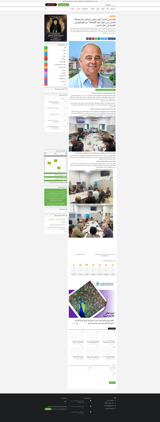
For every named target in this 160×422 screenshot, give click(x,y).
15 (49, 163)
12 (58, 163)
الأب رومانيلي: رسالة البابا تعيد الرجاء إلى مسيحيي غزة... (77, 413)
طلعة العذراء (63, 222)
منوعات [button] (92, 8)
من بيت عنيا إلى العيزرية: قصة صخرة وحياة (53, 121)
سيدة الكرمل (51, 219)
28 (52, 167)
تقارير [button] (97, 8)
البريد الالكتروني (113, 367)
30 (55, 158)
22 (49, 165)
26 (58, 167)
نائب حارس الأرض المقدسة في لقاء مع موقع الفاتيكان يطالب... (92, 341)
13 (55, 163)
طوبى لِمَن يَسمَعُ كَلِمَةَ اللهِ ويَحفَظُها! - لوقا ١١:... (53, 102)
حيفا (64, 231)
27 (65, 158)
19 (58, 165)
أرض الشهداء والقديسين (80, 254)
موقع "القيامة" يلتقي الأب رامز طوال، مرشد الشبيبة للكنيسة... (108, 341)
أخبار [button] (107, 8)
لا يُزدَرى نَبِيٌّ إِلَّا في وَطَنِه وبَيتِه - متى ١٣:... (52, 108)
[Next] (45, 153)
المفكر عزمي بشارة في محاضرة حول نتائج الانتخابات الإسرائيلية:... (92, 357)
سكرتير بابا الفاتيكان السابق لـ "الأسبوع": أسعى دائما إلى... (77, 357)
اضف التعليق (112, 382)
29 (58, 158)
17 (65, 165)
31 (52, 158)
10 (65, 163)
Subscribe (48, 408)
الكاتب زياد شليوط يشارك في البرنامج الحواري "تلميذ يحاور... (77, 341)
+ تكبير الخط (112, 89)
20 (55, 165)
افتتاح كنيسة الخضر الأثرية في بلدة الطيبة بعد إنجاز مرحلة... (52, 127)
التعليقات (113, 365)
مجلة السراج (85, 8)
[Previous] (65, 153)
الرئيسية (113, 8)
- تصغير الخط (99, 89)
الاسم (90, 367)
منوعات (111, 12)
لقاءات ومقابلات (106, 12)
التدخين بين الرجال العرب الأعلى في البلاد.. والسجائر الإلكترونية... (77, 401)
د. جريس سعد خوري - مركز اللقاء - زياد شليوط (57, 224)
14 (52, 163)
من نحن (78, 8)
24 (65, 167)
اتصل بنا (72, 8)
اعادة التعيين (105, 89)
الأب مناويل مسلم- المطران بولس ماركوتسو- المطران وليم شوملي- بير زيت (56, 228)
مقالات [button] (102, 8)
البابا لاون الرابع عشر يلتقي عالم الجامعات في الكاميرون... (108, 357)
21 (52, 165)
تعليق (114, 373)
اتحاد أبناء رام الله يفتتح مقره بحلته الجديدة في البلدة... (77, 407)
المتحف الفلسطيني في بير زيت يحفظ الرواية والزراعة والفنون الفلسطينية (104, 255)
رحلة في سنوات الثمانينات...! (53, 114)
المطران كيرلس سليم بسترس (60, 219)
